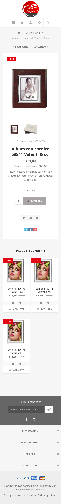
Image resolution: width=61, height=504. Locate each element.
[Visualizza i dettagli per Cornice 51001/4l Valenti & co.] (44, 271)
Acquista (36, 201)
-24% (11, 58)
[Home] (18, 32)
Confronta (30, 218)
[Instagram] (34, 419)
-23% (8, 321)
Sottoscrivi (49, 409)
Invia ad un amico (37, 218)
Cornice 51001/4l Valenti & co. (44, 290)
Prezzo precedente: (26, 166)
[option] (15, 129)
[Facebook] (26, 419)
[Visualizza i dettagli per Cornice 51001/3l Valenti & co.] (16, 271)
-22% (36, 260)
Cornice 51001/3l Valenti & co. (17, 290)
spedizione (51, 495)
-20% (8, 260)
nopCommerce (37, 489)
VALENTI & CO (37, 141)
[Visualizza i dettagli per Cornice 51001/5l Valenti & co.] (16, 332)
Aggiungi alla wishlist (24, 218)
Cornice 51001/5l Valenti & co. (17, 351)
